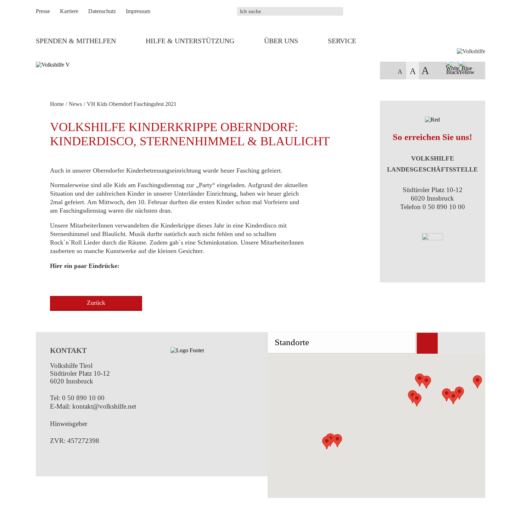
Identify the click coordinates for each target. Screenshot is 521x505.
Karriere (69, 11)
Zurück (96, 302)
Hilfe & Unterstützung (190, 41)
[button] (326, 442)
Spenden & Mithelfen (76, 41)
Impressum (138, 11)
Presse (43, 11)
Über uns (281, 41)
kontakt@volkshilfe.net (104, 406)
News (75, 104)
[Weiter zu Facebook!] (52, 457)
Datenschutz (102, 11)
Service (342, 41)
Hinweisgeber (68, 423)
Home (57, 104)
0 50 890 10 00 (83, 398)
